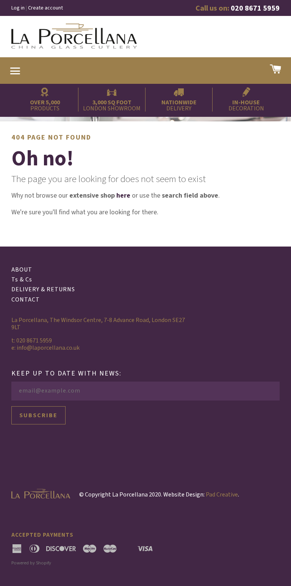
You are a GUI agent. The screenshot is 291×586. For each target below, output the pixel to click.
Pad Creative (222, 494)
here (123, 195)
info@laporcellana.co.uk (48, 348)
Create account (45, 8)
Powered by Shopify (31, 562)
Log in (18, 8)
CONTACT (25, 299)
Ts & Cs (21, 279)
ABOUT (21, 270)
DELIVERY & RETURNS (43, 289)
